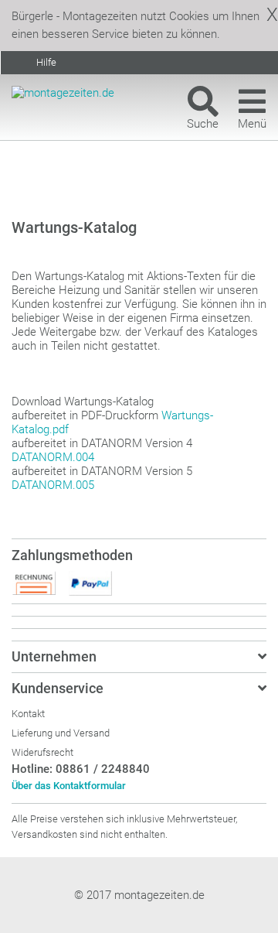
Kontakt (28, 713)
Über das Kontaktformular (69, 785)
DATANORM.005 (53, 485)
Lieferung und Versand (61, 733)
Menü (252, 124)
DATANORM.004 (53, 457)
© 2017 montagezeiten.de (139, 895)
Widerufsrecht (42, 752)
